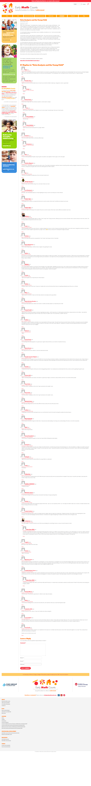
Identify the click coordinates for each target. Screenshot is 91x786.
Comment (23, 643)
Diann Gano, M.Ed (30, 529)
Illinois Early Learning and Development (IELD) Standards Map (12, 728)
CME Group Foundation (6, 702)
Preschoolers (4, 720)
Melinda (27, 264)
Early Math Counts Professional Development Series (10, 732)
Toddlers (3, 719)
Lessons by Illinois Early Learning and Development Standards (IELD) (13, 725)
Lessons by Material (5, 722)
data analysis (33, 58)
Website (22, 664)
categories (24, 58)
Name (22, 657)
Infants (3, 717)
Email (22, 661)
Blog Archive (4, 713)
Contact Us (3, 705)
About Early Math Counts (6, 701)
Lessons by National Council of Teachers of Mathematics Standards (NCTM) (14, 723)
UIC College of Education (6, 704)
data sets (37, 58)
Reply (22, 76)
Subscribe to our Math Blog (6, 711)
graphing (41, 58)
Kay (26, 69)
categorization (28, 58)
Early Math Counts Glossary (6, 740)
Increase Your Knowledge (6, 745)
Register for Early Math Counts (7, 734)
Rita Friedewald (28, 418)
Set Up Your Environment (6, 746)
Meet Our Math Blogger (6, 710)
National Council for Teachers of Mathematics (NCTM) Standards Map (13, 726)
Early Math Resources (5, 739)
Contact (84, 4)
